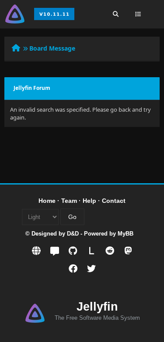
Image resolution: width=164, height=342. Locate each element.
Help (89, 200)
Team (69, 200)
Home (47, 200)
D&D (73, 233)
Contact (114, 200)
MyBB (125, 233)
